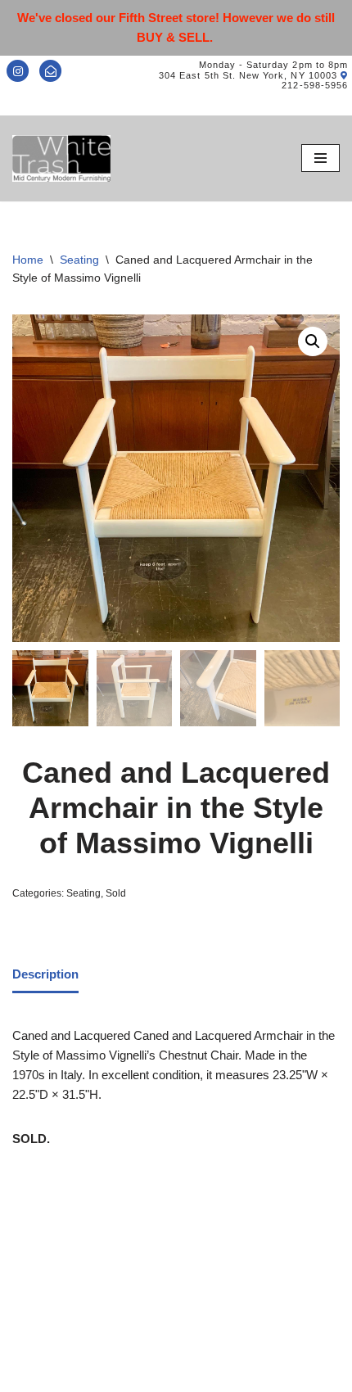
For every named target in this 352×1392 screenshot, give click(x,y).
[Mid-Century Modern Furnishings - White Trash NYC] (61, 158)
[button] (312, 341)
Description (45, 974)
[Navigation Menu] (320, 158)
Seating (79, 259)
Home (27, 259)
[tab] (45, 976)
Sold (116, 893)
